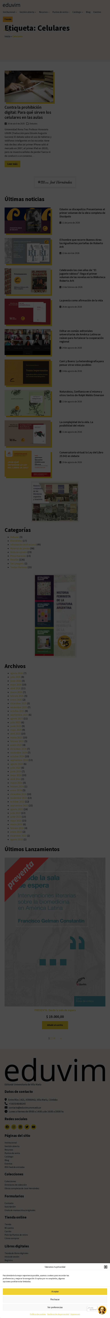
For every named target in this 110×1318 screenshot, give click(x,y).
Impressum (75, 1314)
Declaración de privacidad (58, 1314)
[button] (105, 1267)
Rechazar (55, 1299)
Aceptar (55, 1291)
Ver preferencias (55, 1307)
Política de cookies (38, 1314)
